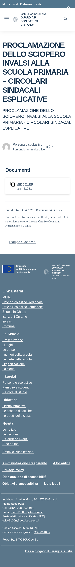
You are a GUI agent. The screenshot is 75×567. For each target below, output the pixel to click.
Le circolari (10, 434)
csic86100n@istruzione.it (27, 512)
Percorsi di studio (14, 392)
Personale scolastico (17, 382)
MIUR (6, 297)
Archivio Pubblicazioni (18, 452)
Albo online (10, 444)
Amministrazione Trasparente (24, 463)
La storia (8, 369)
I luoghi (7, 345)
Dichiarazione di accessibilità (24, 477)
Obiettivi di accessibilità (20, 483)
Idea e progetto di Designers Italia (49, 551)
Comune (8, 326)
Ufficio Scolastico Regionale (22, 302)
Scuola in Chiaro (14, 311)
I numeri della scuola (17, 354)
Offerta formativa (14, 406)
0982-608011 (25, 507)
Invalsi (7, 321)
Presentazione (12, 340)
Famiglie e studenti (15, 387)
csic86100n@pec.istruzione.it (20, 520)
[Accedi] (69, 8)
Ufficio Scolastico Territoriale (22, 307)
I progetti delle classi (16, 415)
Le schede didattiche (17, 411)
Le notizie (9, 429)
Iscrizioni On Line (14, 316)
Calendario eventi (15, 439)
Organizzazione (13, 364)
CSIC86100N (42, 532)
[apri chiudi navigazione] (6, 19)
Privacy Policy (13, 470)
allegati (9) (25, 184)
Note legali (52, 483)
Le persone (10, 349)
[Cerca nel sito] (65, 19)
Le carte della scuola (17, 359)
